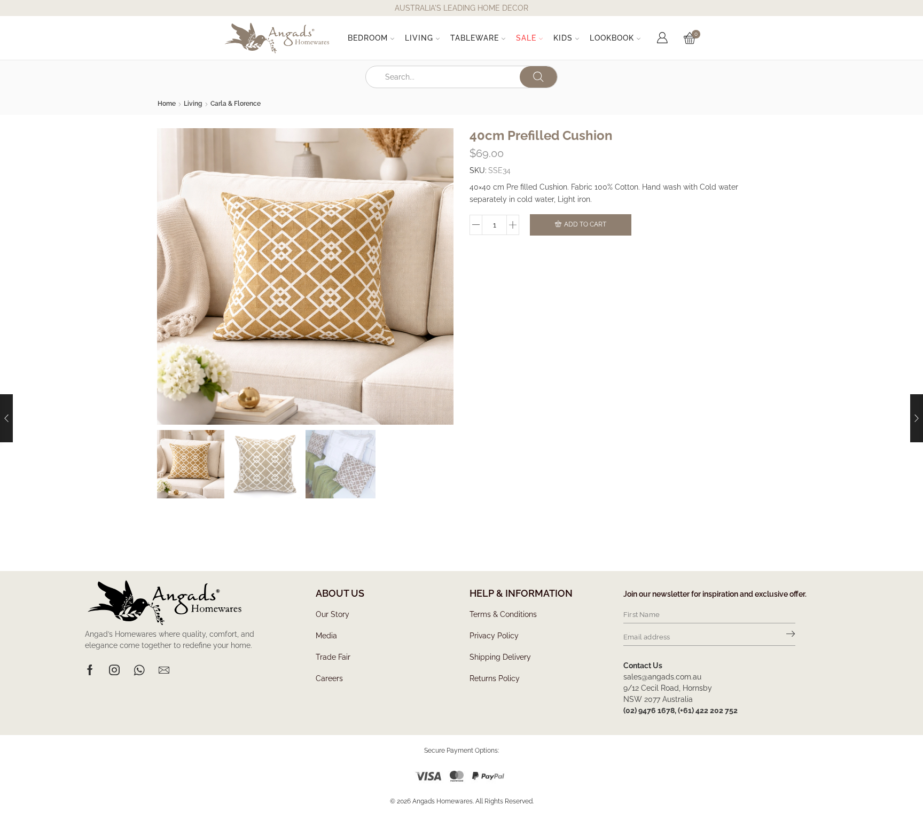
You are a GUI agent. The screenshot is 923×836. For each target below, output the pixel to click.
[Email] (164, 670)
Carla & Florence (235, 103)
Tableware (474, 38)
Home (167, 103)
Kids (563, 38)
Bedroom (368, 38)
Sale (526, 38)
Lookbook (612, 38)
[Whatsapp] (139, 670)
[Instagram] (114, 670)
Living (419, 38)
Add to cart (585, 224)
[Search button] (538, 77)
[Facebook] (90, 670)
